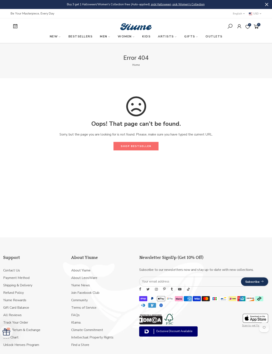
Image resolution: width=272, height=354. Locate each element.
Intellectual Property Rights (92, 337)
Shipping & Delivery (17, 285)
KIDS (146, 36)
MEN (103, 36)
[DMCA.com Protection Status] (151, 323)
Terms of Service (83, 307)
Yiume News (80, 285)
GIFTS (189, 36)
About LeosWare (84, 277)
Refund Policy (13, 292)
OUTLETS (213, 36)
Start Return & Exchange (21, 330)
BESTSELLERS (80, 36)
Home (136, 65)
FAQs (75, 315)
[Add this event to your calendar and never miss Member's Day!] (40, 26)
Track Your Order (15, 322)
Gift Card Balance (16, 307)
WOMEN (125, 36)
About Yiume (81, 270)
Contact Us (11, 270)
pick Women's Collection (188, 4)
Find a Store (80, 345)
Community (79, 300)
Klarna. (76, 322)
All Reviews (12, 315)
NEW (54, 36)
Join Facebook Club (85, 292)
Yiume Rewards (14, 300)
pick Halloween (160, 4)
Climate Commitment (87, 330)
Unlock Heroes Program (21, 345)
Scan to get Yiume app (255, 325)
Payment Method (16, 277)
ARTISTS (166, 36)
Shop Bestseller (136, 146)
